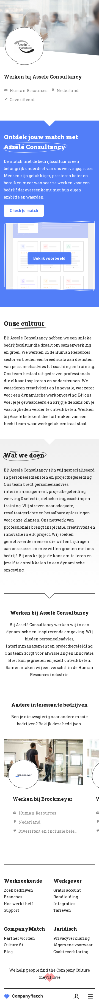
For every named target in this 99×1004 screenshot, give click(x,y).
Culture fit (13, 944)
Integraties (64, 903)
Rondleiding (65, 896)
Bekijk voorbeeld (49, 258)
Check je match (24, 210)
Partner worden (19, 938)
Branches (13, 896)
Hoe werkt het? (19, 903)
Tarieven (62, 910)
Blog (8, 951)
